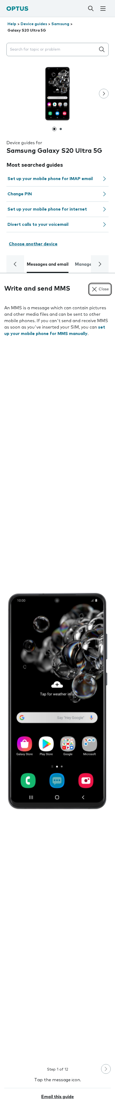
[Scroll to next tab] (100, 264)
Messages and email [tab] (47, 264)
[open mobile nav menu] (103, 8)
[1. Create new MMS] (57, 701)
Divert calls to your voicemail (37, 224)
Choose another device (33, 244)
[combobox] (52, 49)
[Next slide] (104, 93)
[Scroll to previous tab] (15, 264)
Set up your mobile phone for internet (47, 209)
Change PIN (19, 194)
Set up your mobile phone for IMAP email (50, 179)
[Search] (90, 8)
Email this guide (57, 1097)
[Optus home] (17, 8)
